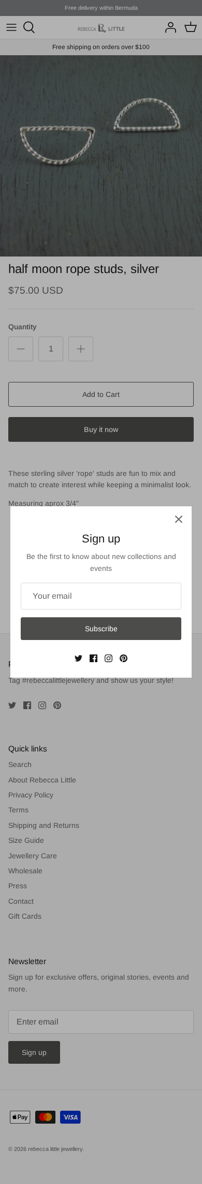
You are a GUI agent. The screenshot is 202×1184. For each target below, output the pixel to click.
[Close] (178, 519)
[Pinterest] (123, 658)
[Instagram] (108, 658)
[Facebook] (93, 658)
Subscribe (101, 629)
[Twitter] (78, 658)
